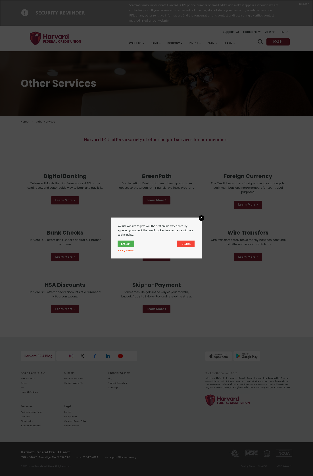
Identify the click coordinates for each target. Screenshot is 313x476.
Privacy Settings (126, 250)
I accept (126, 244)
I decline (186, 244)
